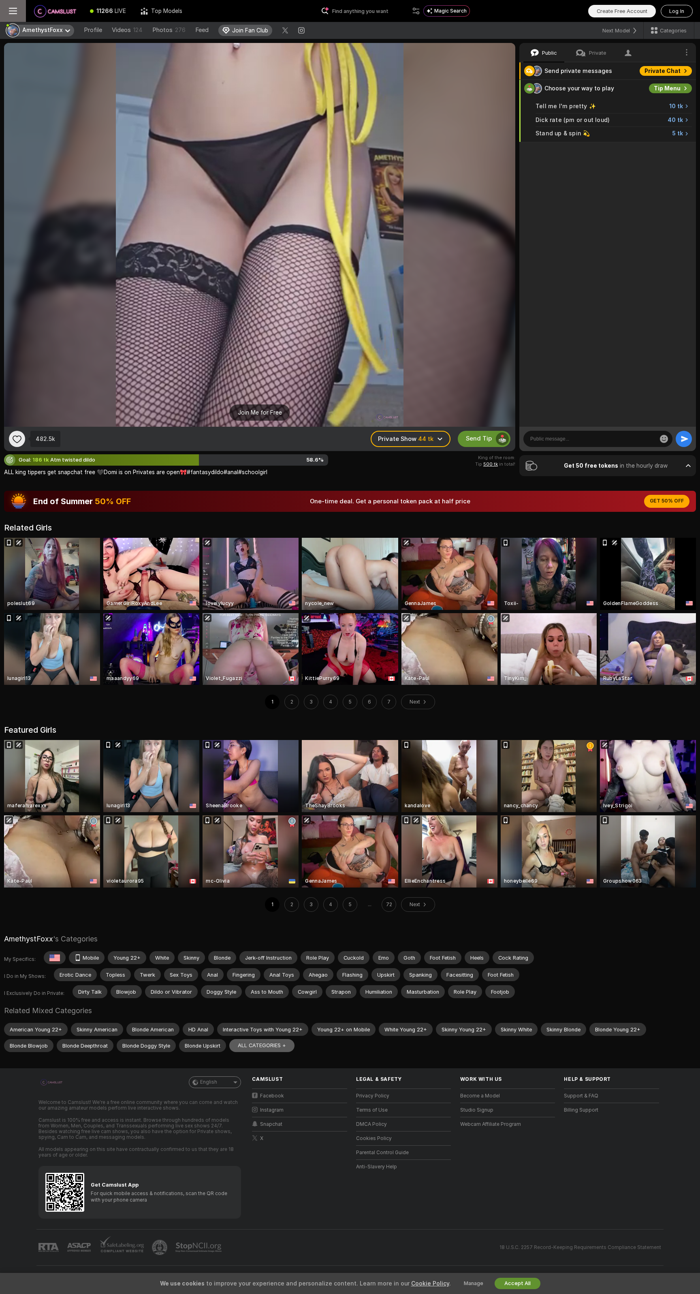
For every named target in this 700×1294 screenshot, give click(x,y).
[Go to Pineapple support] (160, 1247)
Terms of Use (372, 1110)
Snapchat (271, 1124)
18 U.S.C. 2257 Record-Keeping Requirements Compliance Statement (580, 1247)
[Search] (416, 11)
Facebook (272, 1096)
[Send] (684, 439)
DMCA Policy (371, 1124)
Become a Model (480, 1096)
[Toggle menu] (13, 11)
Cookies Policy (374, 1138)
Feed (202, 30)
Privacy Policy (372, 1096)
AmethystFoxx (28, 939)
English (208, 1082)
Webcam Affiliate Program (490, 1124)
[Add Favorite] (17, 439)
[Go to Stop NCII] (199, 1247)
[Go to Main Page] (54, 11)
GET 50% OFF (667, 501)
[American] (55, 957)
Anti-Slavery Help (376, 1167)
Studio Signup (476, 1110)
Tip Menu (667, 88)
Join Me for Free (260, 412)
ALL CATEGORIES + (262, 1045)
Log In (676, 11)
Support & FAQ (581, 1096)
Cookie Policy (430, 1283)
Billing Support (581, 1110)
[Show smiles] (664, 439)
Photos (169, 30)
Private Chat (663, 71)
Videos (127, 30)
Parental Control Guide (382, 1152)
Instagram (272, 1110)
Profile (93, 30)
